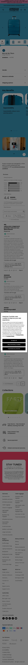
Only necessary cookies (14, 344)
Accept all (14, 340)
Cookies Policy (10, 336)
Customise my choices (14, 348)
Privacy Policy (20, 335)
